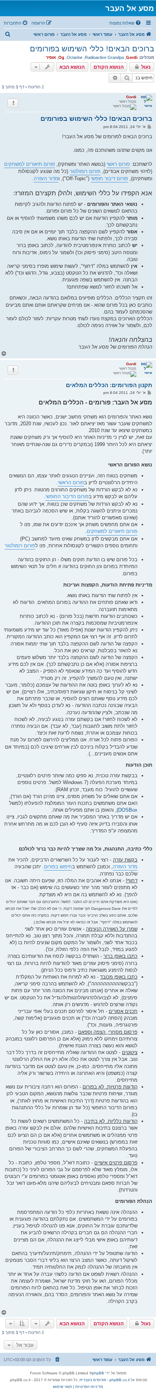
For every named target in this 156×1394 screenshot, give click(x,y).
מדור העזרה (46, 178)
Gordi (131, 57)
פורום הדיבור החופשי (67, 496)
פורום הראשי (71, 482)
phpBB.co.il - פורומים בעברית (104, 1380)
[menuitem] (125, 23)
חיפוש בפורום (58, 866)
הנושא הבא (72, 66)
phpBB (98, 1373)
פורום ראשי (118, 164)
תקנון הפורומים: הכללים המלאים (109, 385)
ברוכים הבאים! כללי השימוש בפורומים (92, 49)
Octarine (75, 57)
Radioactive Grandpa (104, 57)
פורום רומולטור (85, 171)
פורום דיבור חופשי (109, 178)
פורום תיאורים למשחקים (29, 164)
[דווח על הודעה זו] (13, 103)
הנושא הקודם (109, 66)
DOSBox (127, 810)
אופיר (51, 57)
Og (61, 57)
